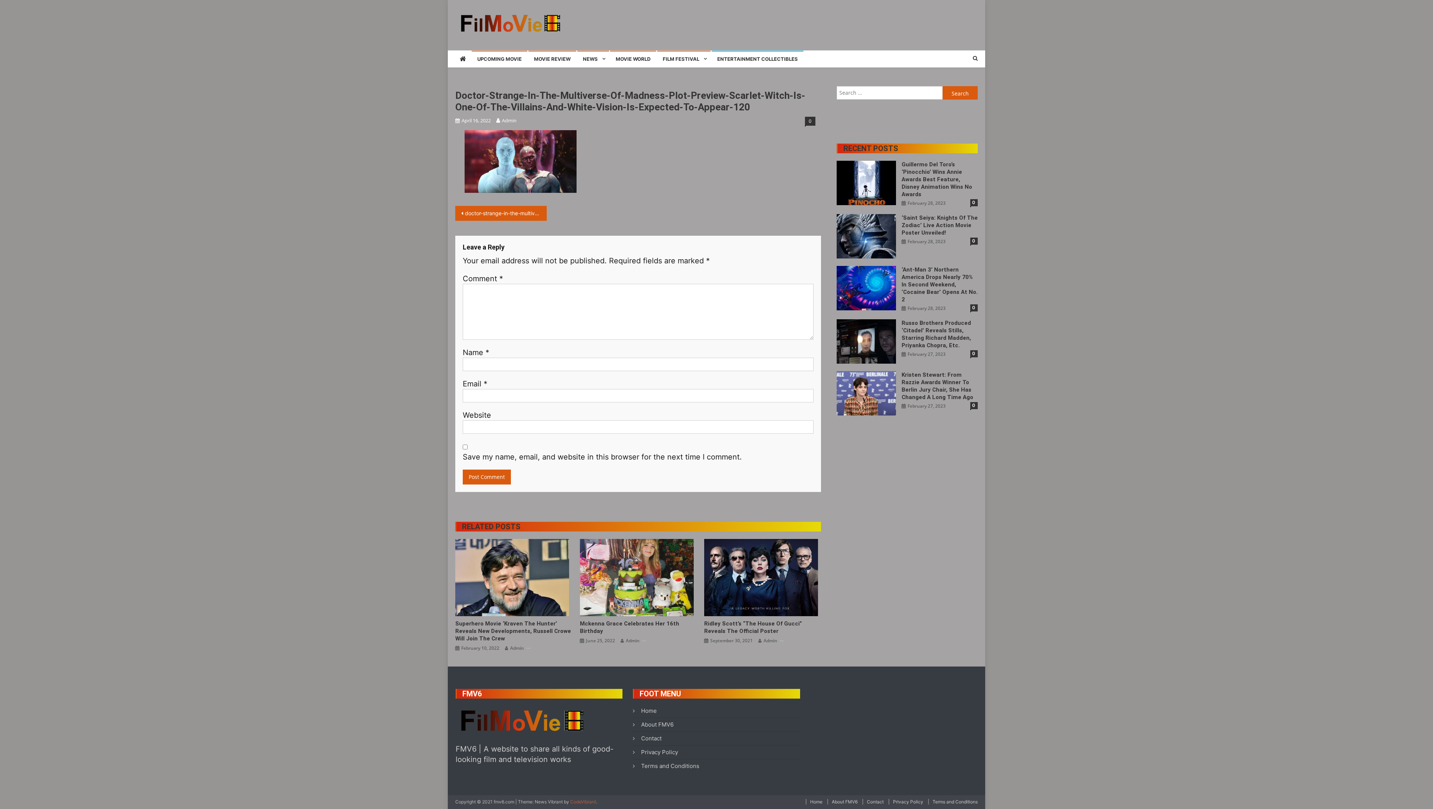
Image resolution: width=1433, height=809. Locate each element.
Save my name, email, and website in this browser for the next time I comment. (602, 456)
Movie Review (552, 59)
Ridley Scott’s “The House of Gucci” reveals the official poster (753, 627)
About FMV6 (657, 724)
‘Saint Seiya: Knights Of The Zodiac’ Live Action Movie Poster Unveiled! (940, 225)
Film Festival (681, 59)
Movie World (633, 59)
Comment (483, 278)
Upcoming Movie (499, 59)
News (590, 59)
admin (509, 120)
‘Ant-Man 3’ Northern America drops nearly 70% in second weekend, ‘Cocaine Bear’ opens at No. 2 (940, 284)
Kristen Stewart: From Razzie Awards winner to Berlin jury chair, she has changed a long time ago (937, 386)
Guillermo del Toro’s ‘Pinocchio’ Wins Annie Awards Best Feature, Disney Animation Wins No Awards (937, 179)
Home (649, 710)
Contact (651, 738)
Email (475, 383)
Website (477, 415)
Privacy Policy (659, 752)
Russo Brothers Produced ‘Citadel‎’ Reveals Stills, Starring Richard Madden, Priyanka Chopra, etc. (936, 334)
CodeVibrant (583, 802)
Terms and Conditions (670, 765)
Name (476, 352)
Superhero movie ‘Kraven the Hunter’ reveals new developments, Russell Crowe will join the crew (513, 631)
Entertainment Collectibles (757, 59)
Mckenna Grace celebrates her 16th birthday (629, 627)
